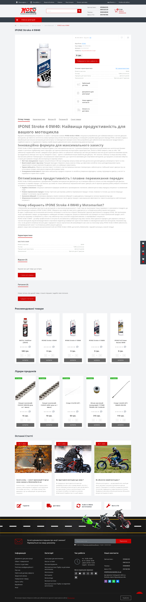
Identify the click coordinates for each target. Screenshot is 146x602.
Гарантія (26, 506)
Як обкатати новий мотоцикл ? (108, 480)
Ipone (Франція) (49, 25)
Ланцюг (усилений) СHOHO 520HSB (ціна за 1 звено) (25, 405)
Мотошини (48, 575)
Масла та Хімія (24, 25)
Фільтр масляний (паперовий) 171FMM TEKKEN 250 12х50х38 (97, 405)
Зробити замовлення (122, 12)
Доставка (56, 506)
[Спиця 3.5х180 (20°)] (73, 390)
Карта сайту (19, 582)
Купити (25, 360)
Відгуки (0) (52, 119)
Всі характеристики (122, 68)
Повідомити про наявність (87, 61)
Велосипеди (49, 578)
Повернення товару (22, 579)
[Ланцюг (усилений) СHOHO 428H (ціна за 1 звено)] (49, 390)
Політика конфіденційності (91, 545)
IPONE (84, 43)
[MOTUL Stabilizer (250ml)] (25, 327)
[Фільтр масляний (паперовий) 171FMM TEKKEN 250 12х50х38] (97, 390)
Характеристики (39, 119)
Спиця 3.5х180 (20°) (73, 403)
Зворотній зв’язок (49, 2)
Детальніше (71, 598)
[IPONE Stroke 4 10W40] (73, 327)
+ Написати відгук (27, 275)
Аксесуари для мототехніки (54, 558)
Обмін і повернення (22, 561)
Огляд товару (24, 119)
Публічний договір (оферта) (24, 573)
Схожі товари (76, 119)
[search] (79, 11)
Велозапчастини (50, 581)
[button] (35, 2)
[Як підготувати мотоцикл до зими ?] (73, 459)
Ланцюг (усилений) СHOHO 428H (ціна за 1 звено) (49, 405)
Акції (16, 587)
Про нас (17, 570)
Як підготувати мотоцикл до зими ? (70, 480)
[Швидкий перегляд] (32, 322)
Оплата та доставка (85, 110)
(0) (90, 38)
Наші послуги (69, 2)
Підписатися (123, 541)
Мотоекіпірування (51, 564)
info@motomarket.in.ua (112, 572)
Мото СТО (115, 506)
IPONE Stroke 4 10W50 (97, 340)
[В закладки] (32, 316)
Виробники (19, 584)
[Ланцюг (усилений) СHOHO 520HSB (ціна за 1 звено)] (25, 390)
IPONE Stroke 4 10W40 (73, 340)
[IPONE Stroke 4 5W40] (49, 327)
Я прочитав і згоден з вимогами (93, 545)
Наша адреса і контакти (87, 101)
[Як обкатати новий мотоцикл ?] (112, 459)
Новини (60, 2)
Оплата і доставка (82, 2)
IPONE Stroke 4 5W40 (49, 340)
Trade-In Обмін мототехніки (87, 506)
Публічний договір (86, 84)
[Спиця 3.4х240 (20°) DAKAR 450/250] (121, 390)
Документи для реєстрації (88, 93)
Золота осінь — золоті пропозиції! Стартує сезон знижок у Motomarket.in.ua (32, 481)
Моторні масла (36, 25)
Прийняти (126, 598)
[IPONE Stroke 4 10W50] (97, 327)
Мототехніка (49, 572)
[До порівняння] (32, 319)
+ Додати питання (27, 299)
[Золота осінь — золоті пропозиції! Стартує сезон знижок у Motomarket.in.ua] (33, 459)
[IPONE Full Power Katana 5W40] (121, 327)
